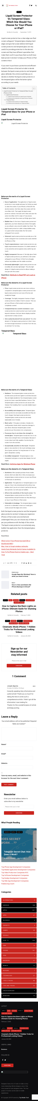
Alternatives (19, 900)
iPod (19, 955)
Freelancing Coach (7, 884)
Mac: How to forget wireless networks (14, 546)
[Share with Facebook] (22, 563)
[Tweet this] (24, 563)
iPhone (16, 600)
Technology (28, 620)
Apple (5, 600)
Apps (19, 915)
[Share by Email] (31, 563)
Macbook (19, 960)
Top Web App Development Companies (15, 881)
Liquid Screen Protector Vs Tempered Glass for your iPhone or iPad (18, 92)
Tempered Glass (10, 100)
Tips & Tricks (30, 600)
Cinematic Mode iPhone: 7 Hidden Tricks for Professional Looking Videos (19, 629)
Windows (19, 995)
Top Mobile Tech (24, 1097)
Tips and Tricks (19, 602)
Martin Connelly (13, 32)
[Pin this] (28, 563)
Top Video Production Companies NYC (14, 872)
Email (3, 754)
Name (3, 744)
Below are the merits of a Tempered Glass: (18, 101)
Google (19, 935)
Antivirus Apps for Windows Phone (22, 464)
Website (4, 763)
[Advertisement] (19, 169)
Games (19, 930)
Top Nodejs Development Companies (14, 878)
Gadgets (19, 925)
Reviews (19, 970)
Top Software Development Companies (15, 875)
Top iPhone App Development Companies (15, 867)
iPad (10, 600)
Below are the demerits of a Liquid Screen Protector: (20, 98)
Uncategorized (19, 990)
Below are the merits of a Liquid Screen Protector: (19, 96)
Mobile (22, 600)
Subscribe (19, 665)
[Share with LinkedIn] (26, 563)
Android (19, 905)
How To (19, 940)
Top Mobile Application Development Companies (18, 870)
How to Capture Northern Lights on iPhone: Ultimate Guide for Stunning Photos (19, 609)
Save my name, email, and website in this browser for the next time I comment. (16, 777)
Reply (34, 686)
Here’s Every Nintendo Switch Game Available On (18, 549)
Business (19, 920)
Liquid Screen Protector (12, 94)
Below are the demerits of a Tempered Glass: (18, 103)
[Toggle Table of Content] (33, 88)
